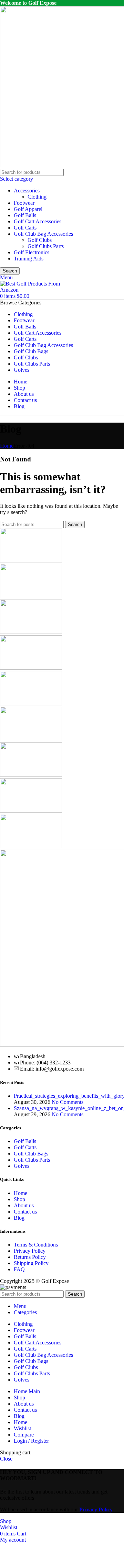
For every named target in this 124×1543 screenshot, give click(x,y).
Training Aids (28, 258)
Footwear (24, 203)
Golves (21, 1166)
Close (6, 1459)
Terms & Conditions (36, 1245)
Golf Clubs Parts (46, 246)
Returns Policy (30, 1257)
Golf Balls (25, 215)
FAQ (19, 1269)
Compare (24, 1435)
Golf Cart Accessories (37, 221)
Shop (19, 1199)
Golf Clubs (40, 240)
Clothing (37, 197)
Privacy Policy (29, 1251)
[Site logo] (31, 290)
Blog (19, 1218)
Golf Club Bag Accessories (43, 234)
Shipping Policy (31, 1263)
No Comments (67, 1102)
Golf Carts (25, 228)
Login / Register (31, 1441)
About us (24, 1205)
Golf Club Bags (31, 1153)
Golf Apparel (28, 209)
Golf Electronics (31, 252)
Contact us (25, 1212)
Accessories (27, 190)
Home (6, 446)
